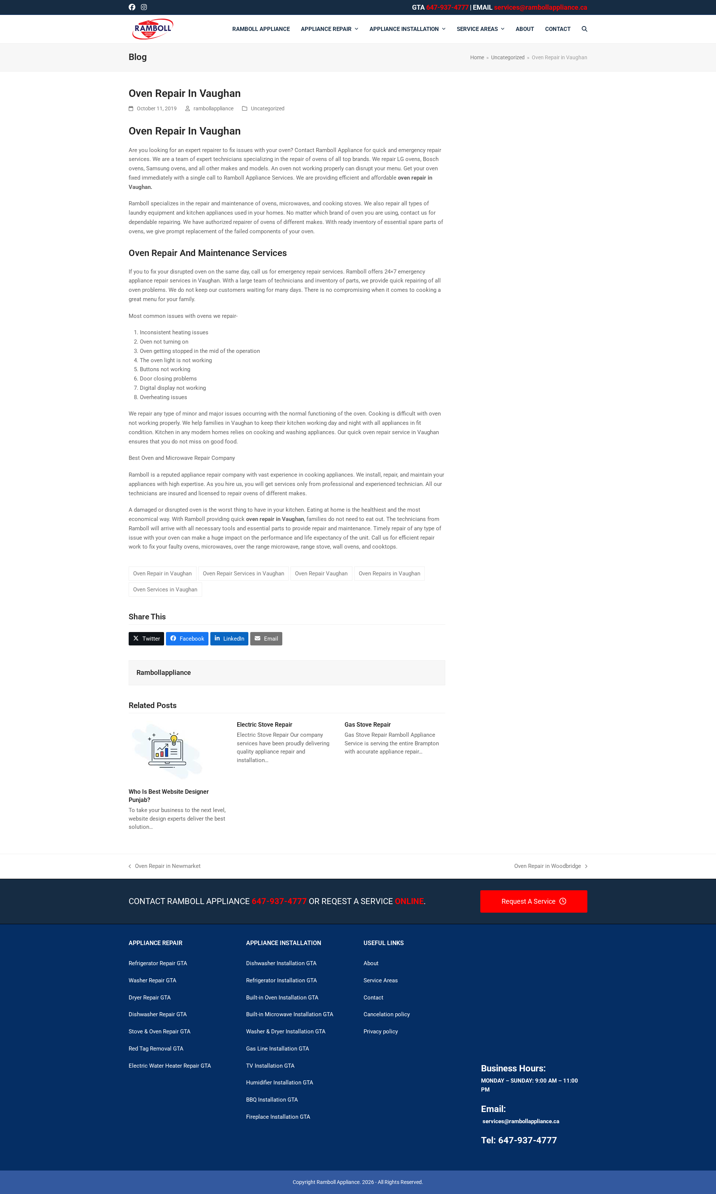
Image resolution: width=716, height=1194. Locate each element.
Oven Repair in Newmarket (165, 867)
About (371, 963)
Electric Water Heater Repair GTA (170, 1065)
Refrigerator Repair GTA (158, 963)
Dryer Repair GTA (150, 997)
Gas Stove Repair (368, 724)
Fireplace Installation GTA (278, 1117)
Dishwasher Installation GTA (281, 963)
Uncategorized (268, 108)
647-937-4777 (447, 7)
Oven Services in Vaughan (165, 589)
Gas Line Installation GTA (277, 1048)
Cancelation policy (387, 1014)
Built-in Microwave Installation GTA (289, 1014)
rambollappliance (213, 108)
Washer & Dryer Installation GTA (286, 1031)
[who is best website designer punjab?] (167, 751)
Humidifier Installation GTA (279, 1082)
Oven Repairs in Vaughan (389, 573)
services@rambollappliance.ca (521, 1121)
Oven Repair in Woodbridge (547, 867)
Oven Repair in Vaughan (162, 573)
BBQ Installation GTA (272, 1099)
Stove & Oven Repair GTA (160, 1031)
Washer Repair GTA (152, 980)
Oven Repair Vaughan (321, 573)
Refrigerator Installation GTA (281, 980)
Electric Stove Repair (264, 724)
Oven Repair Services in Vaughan (243, 573)
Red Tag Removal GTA (156, 1048)
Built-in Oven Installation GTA (282, 997)
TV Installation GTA (270, 1065)
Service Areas (381, 980)
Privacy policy (381, 1031)
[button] (584, 29)
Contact (373, 997)
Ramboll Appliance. (339, 1182)
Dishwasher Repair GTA (158, 1014)
